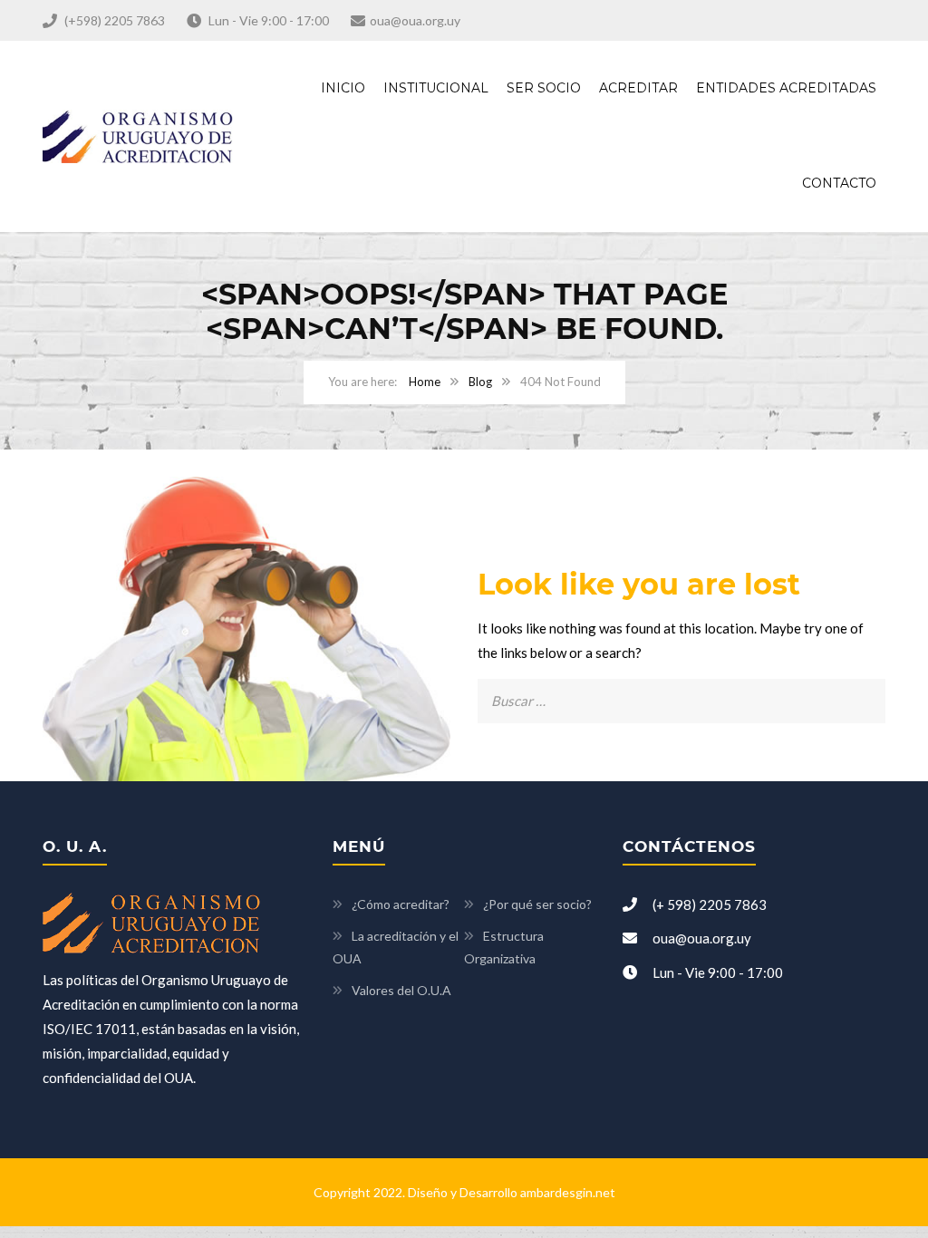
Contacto (839, 183)
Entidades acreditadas (786, 88)
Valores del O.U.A (401, 990)
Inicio (343, 88)
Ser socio (544, 88)
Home (424, 381)
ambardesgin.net (567, 1192)
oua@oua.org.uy (415, 20)
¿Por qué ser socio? (537, 904)
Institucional (435, 88)
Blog (480, 381)
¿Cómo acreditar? (401, 904)
